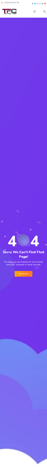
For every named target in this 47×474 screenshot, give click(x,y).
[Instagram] (37, 3)
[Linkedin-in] (42, 3)
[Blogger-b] (45, 3)
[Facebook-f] (32, 3)
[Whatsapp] (40, 3)
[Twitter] (35, 3)
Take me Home (23, 274)
